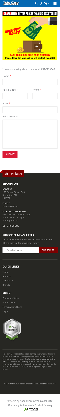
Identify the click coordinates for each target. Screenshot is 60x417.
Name (6, 76)
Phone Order (9, 302)
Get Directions (10, 225)
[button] (36, 3)
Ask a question (10, 116)
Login (5, 311)
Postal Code (10, 89)
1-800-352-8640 (9, 206)
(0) (48, 3)
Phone (37, 89)
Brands (6, 284)
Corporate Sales (10, 298)
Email (6, 103)
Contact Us (7, 280)
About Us (7, 276)
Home (5, 272)
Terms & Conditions (12, 306)
